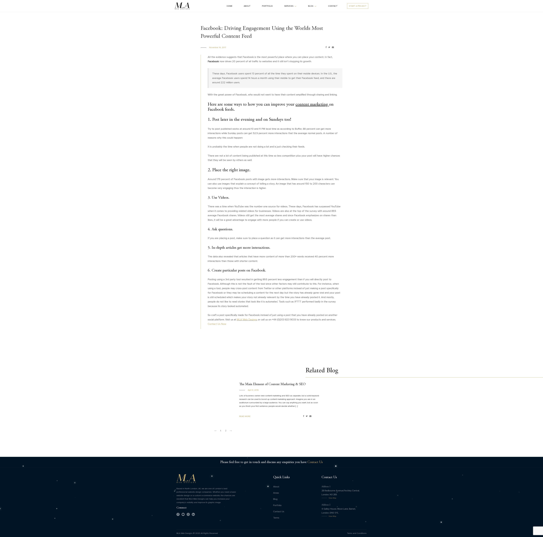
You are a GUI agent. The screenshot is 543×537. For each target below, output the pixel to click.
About (247, 6)
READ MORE (244, 416)
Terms (276, 517)
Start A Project (357, 6)
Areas (276, 492)
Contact (332, 6)
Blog (310, 6)
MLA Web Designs (247, 319)
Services (288, 6)
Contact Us (315, 462)
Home (229, 6)
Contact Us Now (217, 324)
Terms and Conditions (357, 533)
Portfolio (267, 6)
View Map (332, 498)
